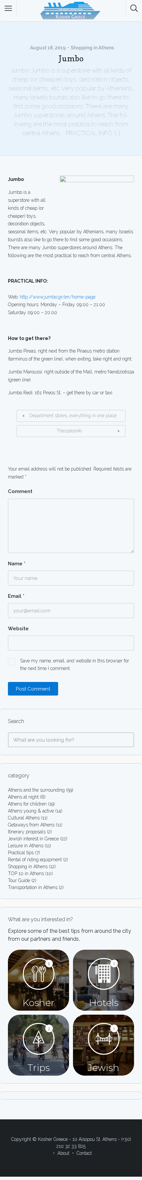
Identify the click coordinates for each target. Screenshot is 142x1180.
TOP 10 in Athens (26, 873)
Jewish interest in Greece (33, 838)
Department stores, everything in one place (73, 415)
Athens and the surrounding (36, 790)
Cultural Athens (24, 817)
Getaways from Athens (31, 824)
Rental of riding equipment (35, 859)
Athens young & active (31, 811)
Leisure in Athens (25, 845)
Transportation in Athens (32, 887)
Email (16, 596)
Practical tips (21, 852)
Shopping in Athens (92, 47)
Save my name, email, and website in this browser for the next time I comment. (74, 664)
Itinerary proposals (27, 831)
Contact (84, 1153)
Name (16, 564)
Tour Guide (19, 880)
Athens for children (27, 804)
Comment (20, 491)
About (63, 1153)
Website (18, 629)
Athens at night (23, 797)
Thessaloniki (69, 430)
